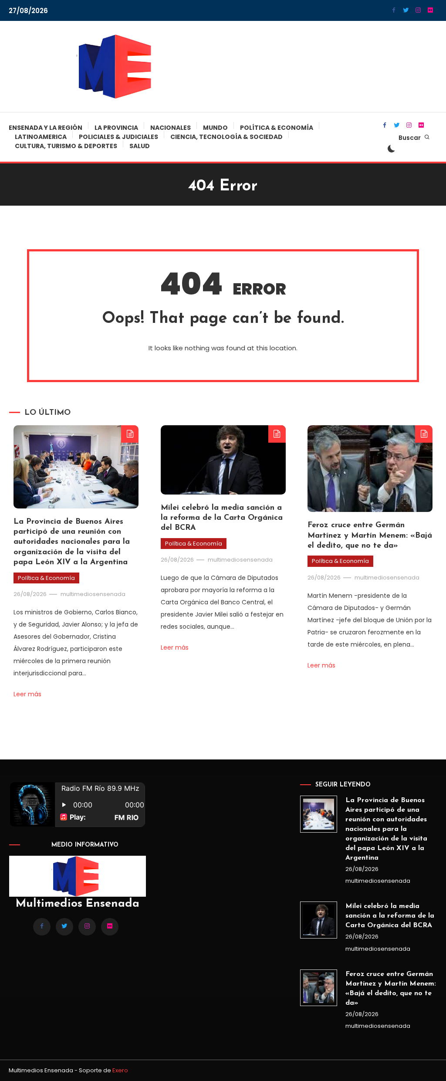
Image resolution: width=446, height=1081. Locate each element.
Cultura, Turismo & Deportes (66, 146)
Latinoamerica (41, 136)
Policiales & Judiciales (118, 136)
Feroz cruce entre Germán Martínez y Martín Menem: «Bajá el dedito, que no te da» (369, 536)
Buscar (410, 137)
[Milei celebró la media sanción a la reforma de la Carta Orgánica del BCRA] (318, 920)
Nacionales (170, 127)
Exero (120, 1070)
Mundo (215, 127)
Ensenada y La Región (45, 127)
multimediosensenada (93, 594)
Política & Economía (276, 127)
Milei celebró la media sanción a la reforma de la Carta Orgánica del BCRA (222, 518)
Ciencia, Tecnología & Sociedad (226, 136)
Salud (139, 146)
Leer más (27, 694)
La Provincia (116, 127)
